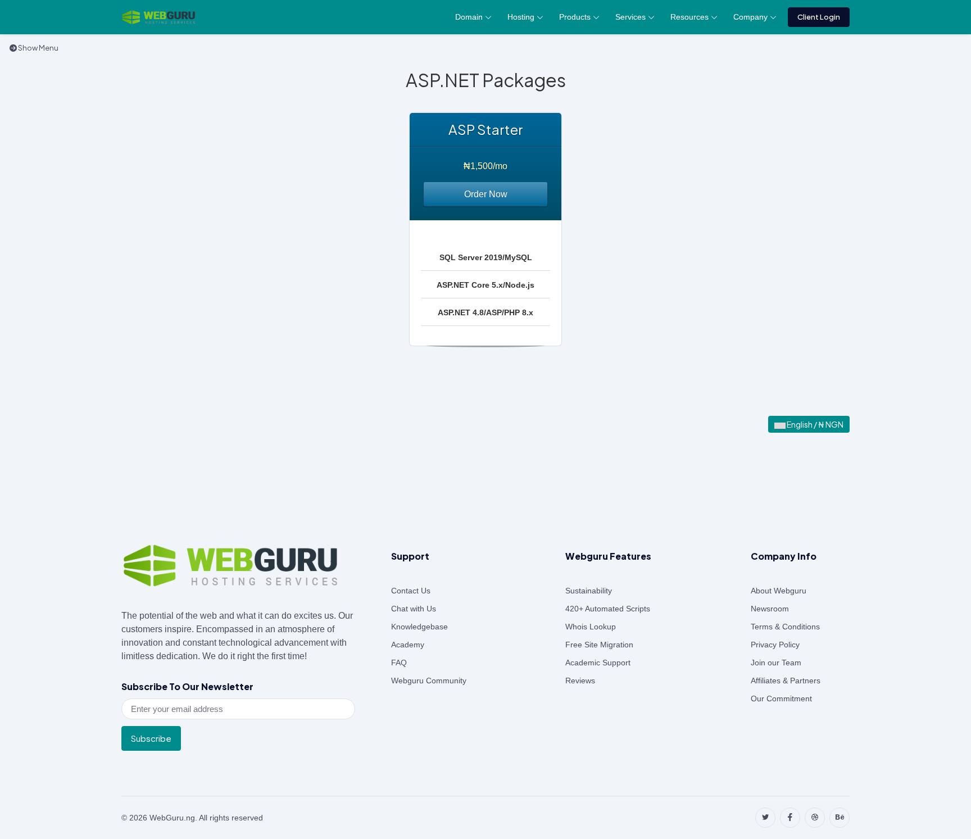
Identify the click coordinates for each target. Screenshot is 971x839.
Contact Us (410, 590)
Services (630, 16)
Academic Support (597, 662)
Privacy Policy (775, 644)
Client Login (818, 16)
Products (575, 16)
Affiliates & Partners (785, 680)
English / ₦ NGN (814, 424)
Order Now (485, 194)
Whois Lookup (590, 626)
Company (750, 16)
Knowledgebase (419, 626)
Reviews (580, 680)
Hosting (520, 16)
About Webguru (778, 590)
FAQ (399, 662)
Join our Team (776, 662)
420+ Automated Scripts (607, 608)
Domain (469, 16)
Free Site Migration (599, 644)
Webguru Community (428, 680)
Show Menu (37, 47)
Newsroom (770, 608)
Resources (689, 16)
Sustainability (588, 590)
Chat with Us (413, 608)
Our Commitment (781, 698)
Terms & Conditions (785, 626)
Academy (407, 644)
